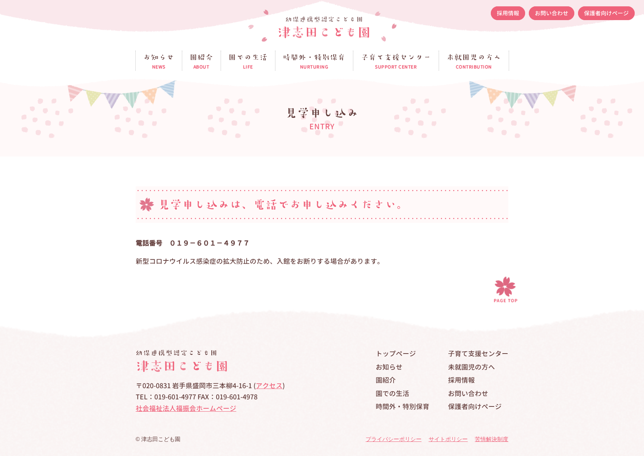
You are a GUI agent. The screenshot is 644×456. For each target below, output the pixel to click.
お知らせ (389, 367)
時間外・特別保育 (402, 406)
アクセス (269, 385)
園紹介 (386, 380)
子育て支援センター (478, 353)
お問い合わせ (551, 13)
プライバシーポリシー (394, 439)
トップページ (396, 353)
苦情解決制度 (491, 439)
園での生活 (392, 393)
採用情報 (508, 13)
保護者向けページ (606, 13)
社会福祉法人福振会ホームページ (186, 408)
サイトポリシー (448, 439)
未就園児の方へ (471, 367)
